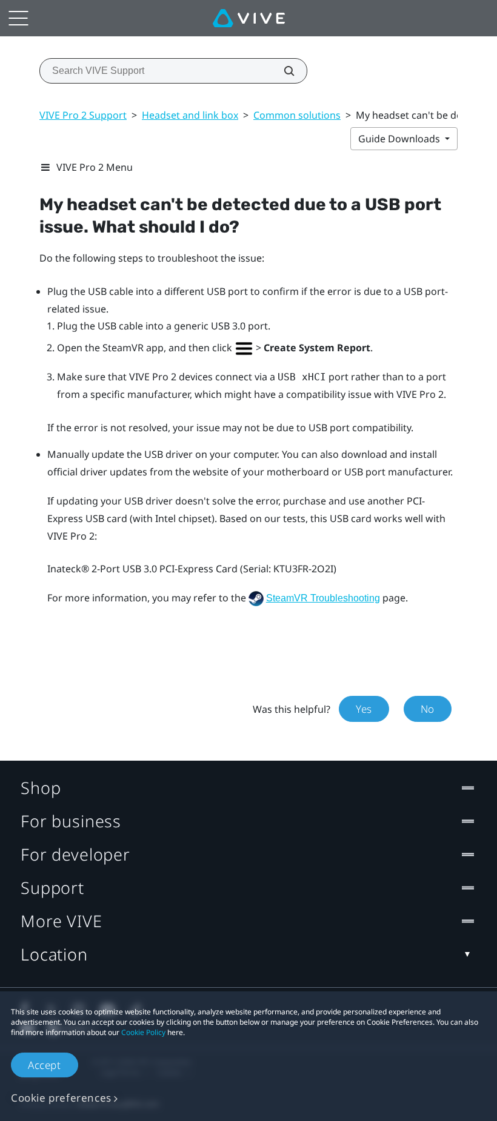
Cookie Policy (143, 1032)
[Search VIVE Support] (282, 71)
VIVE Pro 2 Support (83, 115)
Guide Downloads (400, 138)
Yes (364, 709)
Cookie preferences (61, 1098)
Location (54, 954)
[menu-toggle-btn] (18, 18)
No (428, 709)
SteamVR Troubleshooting (323, 598)
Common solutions (297, 115)
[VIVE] (249, 18)
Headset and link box (190, 115)
